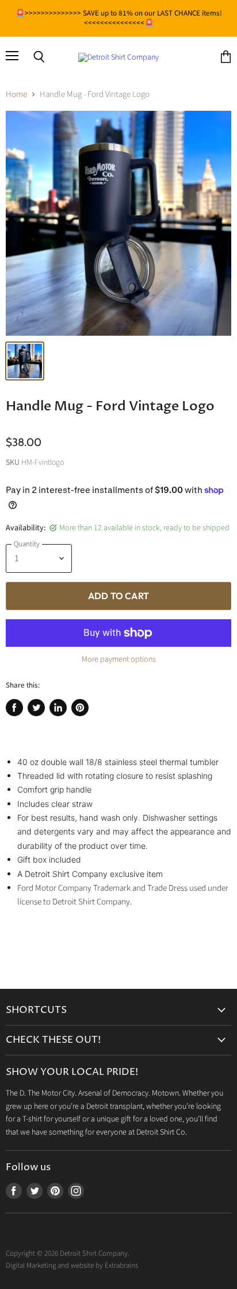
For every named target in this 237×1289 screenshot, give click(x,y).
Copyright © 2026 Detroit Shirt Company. (67, 1253)
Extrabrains (121, 1265)
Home (16, 94)
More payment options (119, 659)
